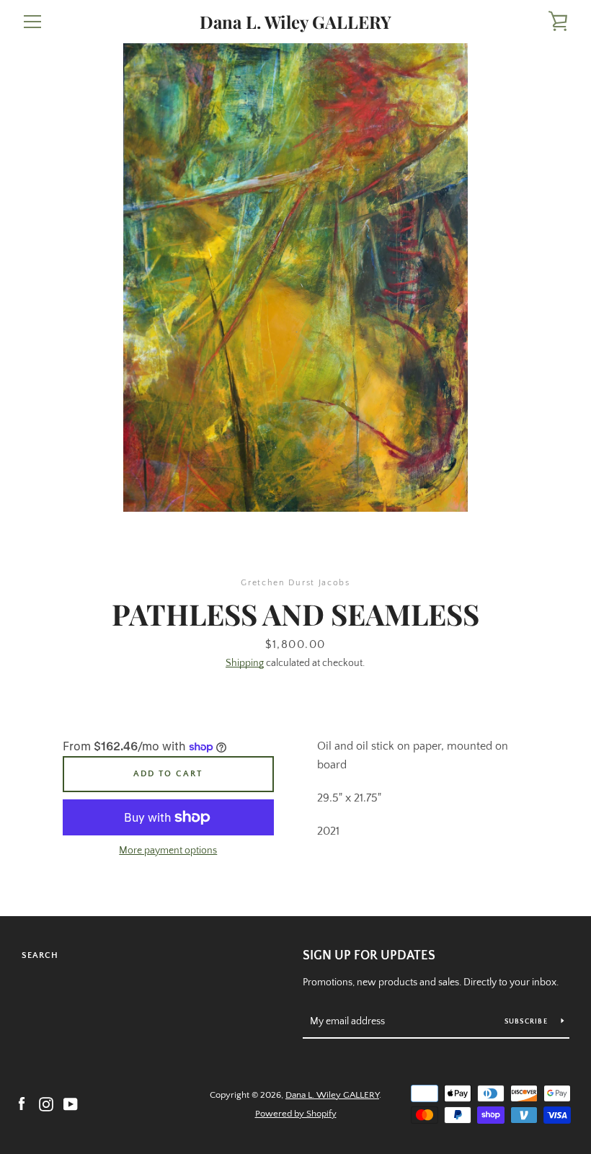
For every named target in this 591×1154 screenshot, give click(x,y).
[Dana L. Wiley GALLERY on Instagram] (46, 1103)
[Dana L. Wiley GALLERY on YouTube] (70, 1103)
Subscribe (528, 1022)
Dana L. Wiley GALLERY (295, 22)
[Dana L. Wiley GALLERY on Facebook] (21, 1103)
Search (40, 955)
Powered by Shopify (296, 1114)
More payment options (168, 850)
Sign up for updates (369, 956)
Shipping (245, 663)
